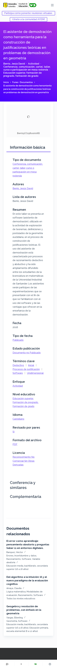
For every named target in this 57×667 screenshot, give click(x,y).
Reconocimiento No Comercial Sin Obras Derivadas (23, 461)
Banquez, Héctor (14, 552)
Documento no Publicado (27, 352)
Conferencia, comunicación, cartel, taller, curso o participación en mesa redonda (26, 68)
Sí (13, 431)
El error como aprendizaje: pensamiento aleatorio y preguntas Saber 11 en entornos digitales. (27, 544)
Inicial (31, 365)
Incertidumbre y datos (25, 555)
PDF (15, 444)
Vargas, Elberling (14, 617)
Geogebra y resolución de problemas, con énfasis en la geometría (23, 610)
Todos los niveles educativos (20, 598)
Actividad (33, 63)
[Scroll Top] (50, 664)
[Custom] (7, 664)
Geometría (11, 621)
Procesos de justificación (26, 369)
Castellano (18, 419)
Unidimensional (35, 373)
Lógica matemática (16, 591)
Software (18, 373)
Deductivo (18, 365)
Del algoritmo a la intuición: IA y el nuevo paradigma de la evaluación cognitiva (27, 580)
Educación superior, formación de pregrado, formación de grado (22, 74)
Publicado (18, 340)
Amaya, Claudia (13, 588)
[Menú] (52, 5)
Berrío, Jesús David (14, 63)
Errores (9, 555)
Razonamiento (13, 559)
